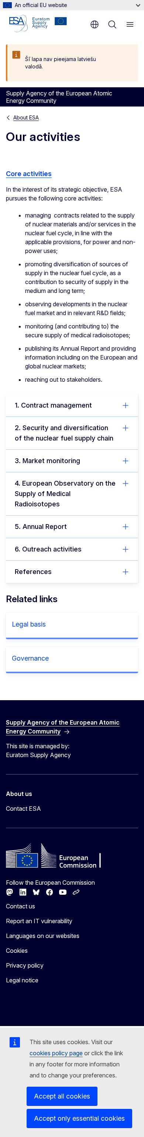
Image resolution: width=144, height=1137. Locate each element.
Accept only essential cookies (79, 1118)
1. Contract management (53, 405)
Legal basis (29, 624)
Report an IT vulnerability (39, 921)
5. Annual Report (41, 526)
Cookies (17, 950)
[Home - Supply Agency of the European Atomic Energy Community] (38, 24)
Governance (30, 658)
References (33, 572)
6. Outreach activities (48, 549)
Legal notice (22, 980)
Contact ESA (23, 808)
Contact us (20, 906)
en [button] (94, 24)
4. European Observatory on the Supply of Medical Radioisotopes (65, 493)
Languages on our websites (42, 935)
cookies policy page (56, 1053)
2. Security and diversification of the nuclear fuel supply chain (64, 433)
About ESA (26, 117)
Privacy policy (25, 965)
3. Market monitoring (47, 461)
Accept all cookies (62, 1096)
